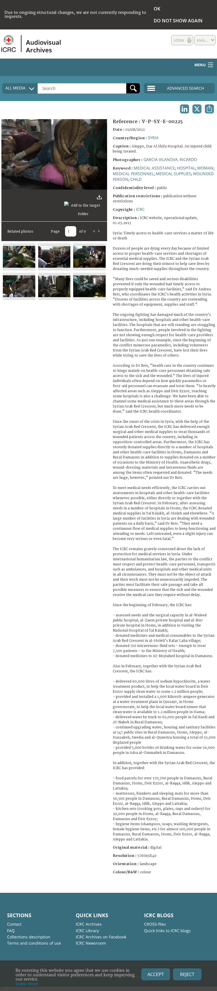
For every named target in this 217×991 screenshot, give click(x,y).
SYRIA (153, 137)
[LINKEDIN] (184, 108)
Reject (187, 974)
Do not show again (178, 21)
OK (157, 9)
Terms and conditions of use (34, 943)
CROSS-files (155, 924)
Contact (14, 924)
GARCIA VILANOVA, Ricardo (170, 159)
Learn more (27, 983)
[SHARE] (209, 108)
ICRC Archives (89, 924)
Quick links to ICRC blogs (167, 930)
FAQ (11, 930)
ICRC (140, 209)
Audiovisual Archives (43, 46)
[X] (196, 108)
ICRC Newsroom (91, 943)
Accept (155, 974)
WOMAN (205, 168)
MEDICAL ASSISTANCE (154, 168)
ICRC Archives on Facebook (101, 936)
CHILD (136, 179)
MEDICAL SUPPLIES (173, 173)
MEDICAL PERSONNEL (133, 173)
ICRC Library (87, 930)
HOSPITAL (186, 168)
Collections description (28, 936)
